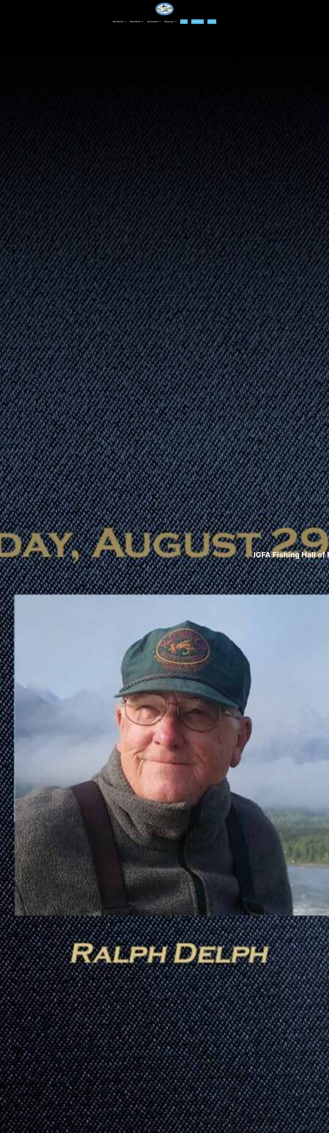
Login (184, 21)
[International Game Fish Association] (164, 9)
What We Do (135, 21)
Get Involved (152, 21)
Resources (168, 21)
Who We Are (118, 21)
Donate (212, 21)
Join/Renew (197, 21)
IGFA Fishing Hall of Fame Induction (164, 554)
